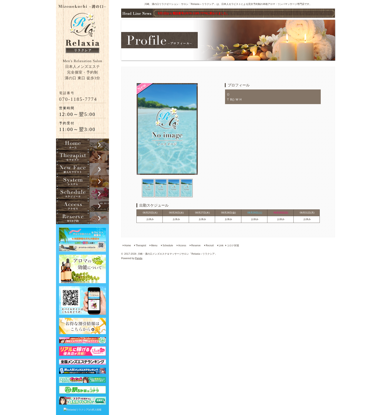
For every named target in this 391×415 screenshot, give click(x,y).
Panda (138, 258)
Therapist (140, 245)
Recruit (209, 245)
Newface (82, 169)
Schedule (167, 245)
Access (182, 245)
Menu (153, 245)
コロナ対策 (232, 245)
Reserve (196, 245)
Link (220, 245)
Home (127, 245)
